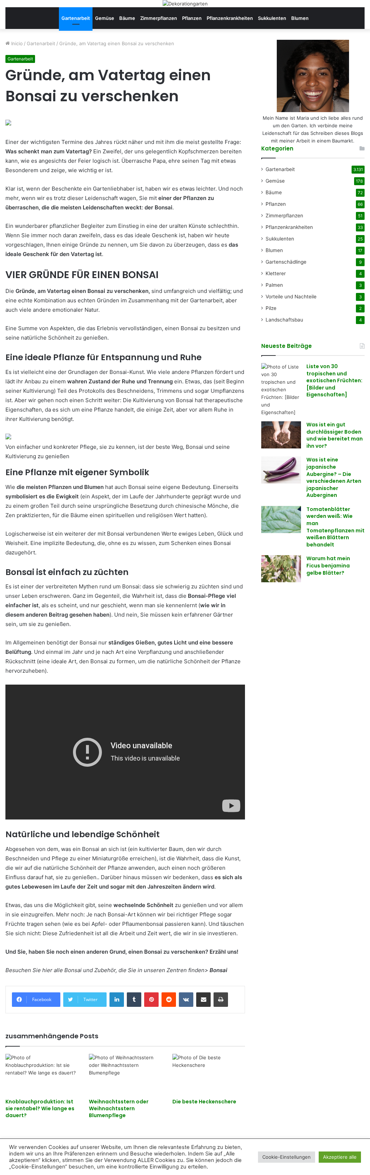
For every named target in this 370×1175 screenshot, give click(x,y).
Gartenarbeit (75, 18)
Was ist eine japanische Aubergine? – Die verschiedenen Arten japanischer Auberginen (333, 477)
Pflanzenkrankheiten (230, 18)
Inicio (16, 43)
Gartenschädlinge (286, 262)
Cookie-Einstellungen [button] (286, 1157)
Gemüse (104, 18)
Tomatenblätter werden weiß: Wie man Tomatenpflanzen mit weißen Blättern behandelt (335, 527)
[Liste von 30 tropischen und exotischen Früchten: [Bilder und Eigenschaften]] (281, 389)
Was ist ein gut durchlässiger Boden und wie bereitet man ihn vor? (334, 435)
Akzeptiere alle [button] (340, 1157)
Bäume (127, 18)
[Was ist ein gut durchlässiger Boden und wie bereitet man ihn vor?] (281, 434)
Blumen (300, 18)
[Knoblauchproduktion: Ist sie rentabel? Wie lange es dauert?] (41, 1074)
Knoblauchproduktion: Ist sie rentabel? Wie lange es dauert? (39, 1108)
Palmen (274, 285)
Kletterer (276, 273)
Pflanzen (192, 18)
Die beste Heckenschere (204, 1101)
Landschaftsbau (284, 320)
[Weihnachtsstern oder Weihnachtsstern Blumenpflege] (125, 1074)
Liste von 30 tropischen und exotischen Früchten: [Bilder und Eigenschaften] (334, 380)
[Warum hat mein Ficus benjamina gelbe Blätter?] (281, 568)
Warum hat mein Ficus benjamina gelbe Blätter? (328, 565)
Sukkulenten (272, 18)
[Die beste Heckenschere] (208, 1074)
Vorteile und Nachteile (291, 296)
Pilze (271, 308)
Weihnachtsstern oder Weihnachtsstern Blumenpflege (119, 1108)
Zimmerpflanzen (158, 18)
